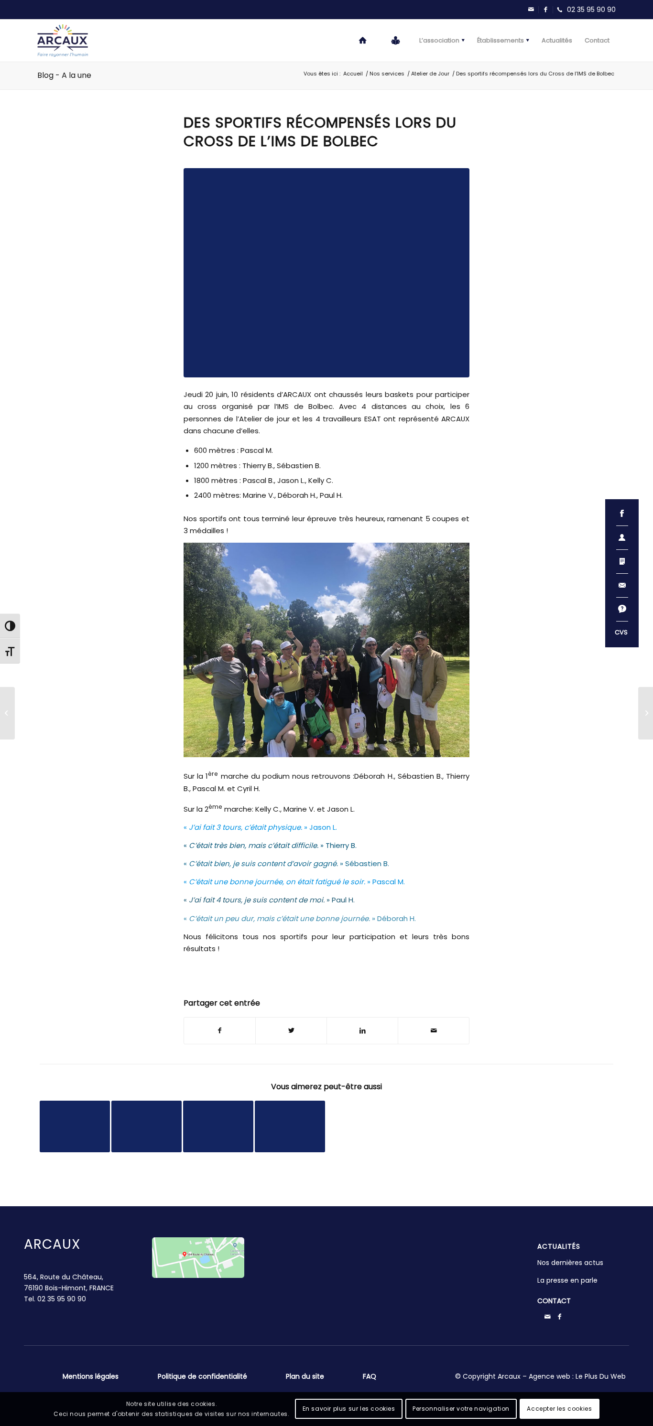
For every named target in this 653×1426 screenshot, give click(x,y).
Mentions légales (91, 1376)
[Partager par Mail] (433, 1031)
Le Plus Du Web (601, 1376)
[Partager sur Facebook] (219, 1031)
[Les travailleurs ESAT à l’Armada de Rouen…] (645, 713)
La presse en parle (567, 1280)
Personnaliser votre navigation (461, 1409)
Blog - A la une (64, 75)
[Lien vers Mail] (531, 9)
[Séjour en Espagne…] (7, 713)
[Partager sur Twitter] (291, 1031)
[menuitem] (363, 41)
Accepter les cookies (559, 1409)
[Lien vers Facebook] (545, 9)
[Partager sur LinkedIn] (362, 1031)
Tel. (55, 1299)
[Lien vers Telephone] (584, 9)
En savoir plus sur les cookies (349, 1409)
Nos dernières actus (570, 1262)
